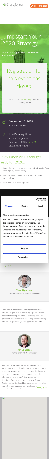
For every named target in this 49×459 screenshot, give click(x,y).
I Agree (24, 248)
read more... (42, 387)
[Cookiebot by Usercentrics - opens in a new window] (34, 199)
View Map (33, 142)
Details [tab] (24, 206)
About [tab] (40, 206)
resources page (26, 100)
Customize (23, 257)
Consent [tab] (9, 206)
